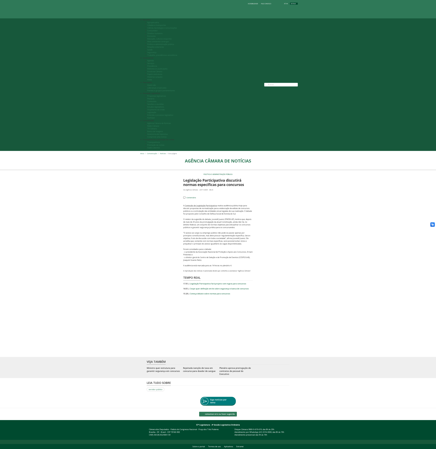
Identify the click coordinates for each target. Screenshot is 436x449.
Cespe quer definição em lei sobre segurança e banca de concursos (219, 288)
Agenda (150, 60)
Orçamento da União (156, 109)
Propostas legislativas (156, 96)
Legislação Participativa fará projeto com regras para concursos (218, 283)
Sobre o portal (198, 446)
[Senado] (280, 3)
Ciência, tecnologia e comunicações (162, 28)
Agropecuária (153, 22)
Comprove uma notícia (156, 137)
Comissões (151, 101)
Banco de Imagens (155, 131)
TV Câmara (152, 128)
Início (142, 153)
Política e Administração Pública (218, 174)
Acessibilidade (253, 4)
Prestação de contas (155, 145)
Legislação (151, 112)
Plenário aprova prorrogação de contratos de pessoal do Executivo (235, 371)
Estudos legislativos (155, 107)
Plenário (150, 98)
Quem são (151, 85)
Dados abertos (153, 147)
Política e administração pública (160, 44)
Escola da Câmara (154, 71)
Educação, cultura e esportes (159, 39)
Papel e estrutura (154, 74)
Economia (151, 36)
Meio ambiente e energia (158, 41)
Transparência (153, 142)
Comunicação (152, 153)
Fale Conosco (266, 4)
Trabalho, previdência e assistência (162, 55)
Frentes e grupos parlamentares (161, 90)
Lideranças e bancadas (156, 88)
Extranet (240, 446)
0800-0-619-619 (255, 429)
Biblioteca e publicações (157, 69)
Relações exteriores (155, 47)
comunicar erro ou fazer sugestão (219, 414)
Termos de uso (214, 446)
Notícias (163, 153)
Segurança (151, 52)
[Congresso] (276, 3)
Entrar (293, 4)
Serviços (150, 63)
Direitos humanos (155, 33)
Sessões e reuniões (155, 104)
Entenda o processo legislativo (160, 115)
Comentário (191, 198)
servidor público (155, 389)
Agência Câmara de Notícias (159, 123)
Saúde (149, 49)
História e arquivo (154, 77)
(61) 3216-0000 (265, 432)
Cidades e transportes (156, 25)
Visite (149, 79)
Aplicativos (228, 446)
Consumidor (152, 30)
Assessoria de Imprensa (157, 134)
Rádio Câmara (153, 126)
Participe (151, 118)
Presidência (152, 66)
